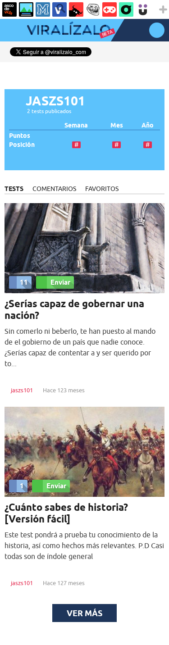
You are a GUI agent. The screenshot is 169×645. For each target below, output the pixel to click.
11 (24, 282)
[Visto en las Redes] (59, 9)
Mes (116, 125)
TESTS (14, 188)
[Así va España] (76, 9)
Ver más (84, 613)
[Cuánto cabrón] (93, 9)
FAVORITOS (102, 188)
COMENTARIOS (54, 188)
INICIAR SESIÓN (156, 30)
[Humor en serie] (143, 9)
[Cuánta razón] (26, 9)
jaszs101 (22, 390)
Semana (76, 125)
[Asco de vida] (9, 9)
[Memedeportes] (43, 9)
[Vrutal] (109, 9)
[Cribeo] (126, 9)
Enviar (60, 282)
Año (148, 125)
